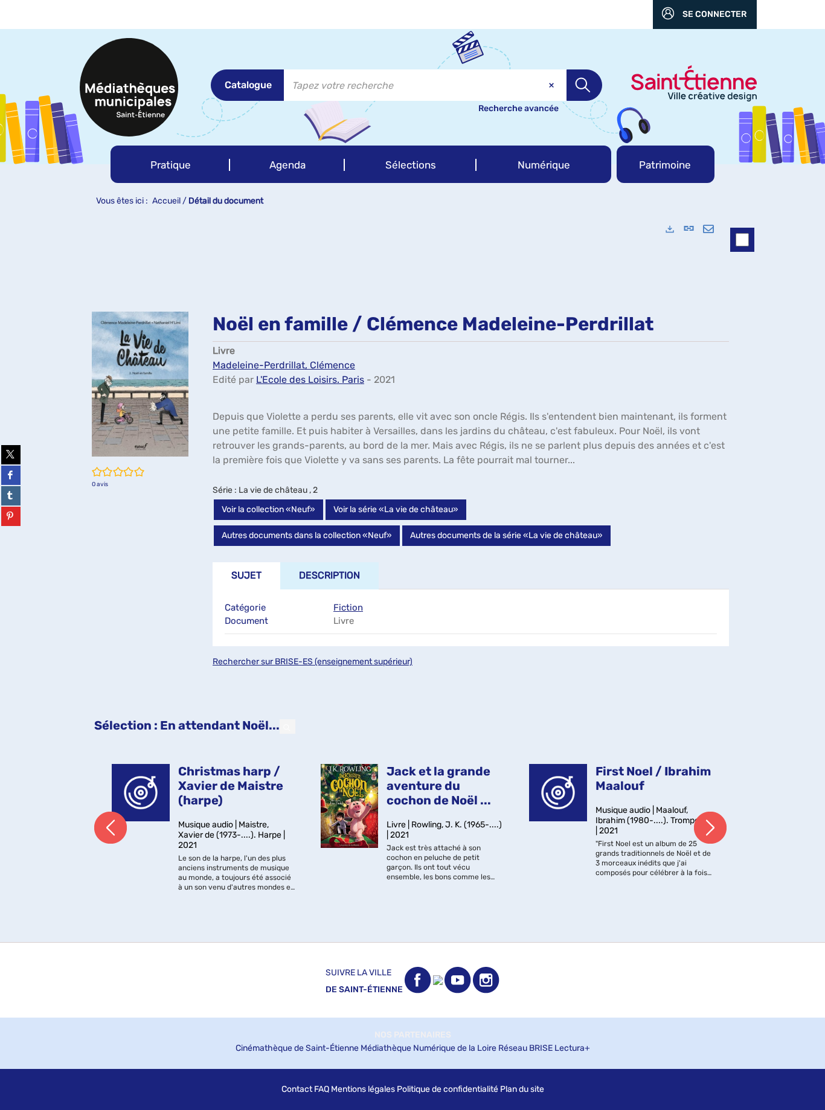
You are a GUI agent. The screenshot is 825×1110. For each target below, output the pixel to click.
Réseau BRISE (525, 1048)
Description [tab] (329, 575)
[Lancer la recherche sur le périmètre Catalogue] (584, 85)
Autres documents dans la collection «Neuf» (307, 535)
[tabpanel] (412, 577)
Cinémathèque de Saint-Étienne (297, 1048)
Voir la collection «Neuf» (268, 509)
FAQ (321, 1089)
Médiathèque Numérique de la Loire (428, 1048)
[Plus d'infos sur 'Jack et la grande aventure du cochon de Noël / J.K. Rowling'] (349, 806)
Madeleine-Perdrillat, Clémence (284, 365)
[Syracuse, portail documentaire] (129, 87)
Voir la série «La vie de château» (395, 509)
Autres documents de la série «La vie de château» (506, 535)
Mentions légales (363, 1089)
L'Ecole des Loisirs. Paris (310, 379)
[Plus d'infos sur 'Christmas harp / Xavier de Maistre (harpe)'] (140, 793)
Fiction (348, 607)
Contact (296, 1089)
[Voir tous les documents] (287, 726)
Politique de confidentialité (447, 1089)
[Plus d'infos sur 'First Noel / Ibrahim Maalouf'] (558, 793)
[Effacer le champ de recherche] (552, 85)
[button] (170, 164)
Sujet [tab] (246, 575)
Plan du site (522, 1089)
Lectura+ (572, 1048)
